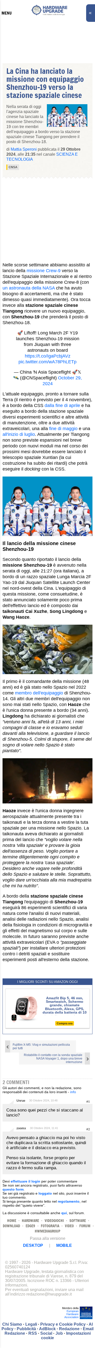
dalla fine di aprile (62, 405)
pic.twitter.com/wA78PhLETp (47, 361)
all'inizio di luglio (19, 434)
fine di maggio (63, 428)
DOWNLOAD (11, 1225)
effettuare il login (25, 1181)
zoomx (21, 1128)
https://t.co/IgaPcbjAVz (47, 356)
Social (46, 1333)
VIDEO (69, 1225)
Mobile (64, 1245)
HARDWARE (30, 1220)
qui (64, 1213)
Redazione (69, 1329)
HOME (11, 1220)
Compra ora (64, 1023)
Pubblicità (26, 1329)
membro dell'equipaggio (39, 692)
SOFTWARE (77, 1220)
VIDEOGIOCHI (54, 1220)
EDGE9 (30, 1225)
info (73, 1092)
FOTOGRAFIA (50, 1225)
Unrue (20, 1100)
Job (59, 1333)
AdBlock (47, 1329)
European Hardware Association (71, 1314)
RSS (32, 1333)
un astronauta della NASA (29, 287)
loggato (45, 1193)
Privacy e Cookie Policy (63, 1324)
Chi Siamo (12, 1324)
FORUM (84, 1225)
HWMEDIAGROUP (47, 1231)
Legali (31, 1324)
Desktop (33, 1245)
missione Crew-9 (44, 270)
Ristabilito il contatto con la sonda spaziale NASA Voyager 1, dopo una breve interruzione (53, 1058)
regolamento (69, 1201)
